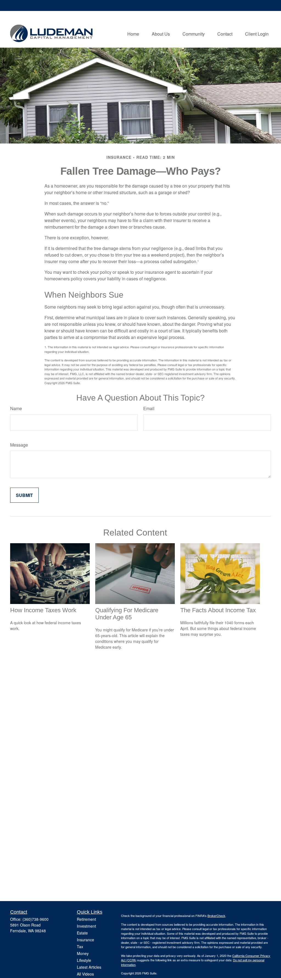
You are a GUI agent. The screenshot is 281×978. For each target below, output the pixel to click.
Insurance (85, 939)
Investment (86, 926)
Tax (80, 946)
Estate (82, 933)
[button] (133, 33)
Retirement (86, 919)
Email (148, 408)
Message (19, 445)
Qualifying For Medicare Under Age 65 (126, 614)
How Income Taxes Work (43, 610)
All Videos (85, 974)
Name (16, 408)
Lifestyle (84, 960)
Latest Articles (89, 967)
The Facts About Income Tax (218, 610)
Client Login (253, 5)
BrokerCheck (216, 915)
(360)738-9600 (36, 919)
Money (83, 953)
